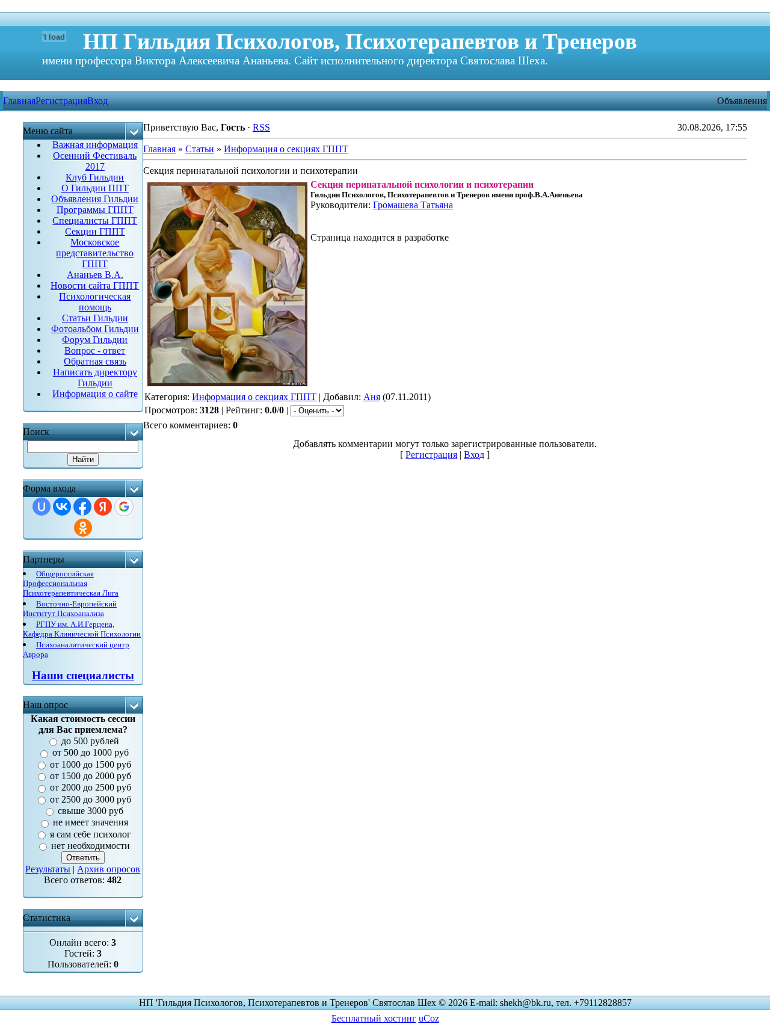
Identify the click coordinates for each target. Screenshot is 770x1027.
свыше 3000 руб (90, 811)
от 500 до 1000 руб (90, 753)
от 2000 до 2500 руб (90, 788)
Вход (97, 101)
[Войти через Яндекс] (103, 507)
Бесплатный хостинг (373, 1018)
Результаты (47, 869)
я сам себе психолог (90, 834)
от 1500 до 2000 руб (90, 776)
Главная (159, 149)
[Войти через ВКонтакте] (62, 507)
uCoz (429, 1018)
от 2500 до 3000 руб (90, 799)
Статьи (199, 149)
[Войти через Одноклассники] (83, 528)
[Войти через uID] (41, 507)
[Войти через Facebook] (82, 507)
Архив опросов (108, 869)
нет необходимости (90, 845)
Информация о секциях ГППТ (286, 149)
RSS (261, 127)
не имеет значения (90, 823)
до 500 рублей (90, 741)
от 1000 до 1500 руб (90, 764)
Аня (371, 397)
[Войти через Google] (124, 506)
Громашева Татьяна (413, 205)
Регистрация (61, 101)
